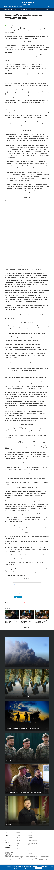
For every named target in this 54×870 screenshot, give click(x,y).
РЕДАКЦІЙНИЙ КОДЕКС (32, 852)
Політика (18, 837)
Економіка (10, 9)
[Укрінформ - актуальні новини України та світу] (27, 2)
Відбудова (19, 835)
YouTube (36, 602)
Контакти (30, 835)
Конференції (7, 847)
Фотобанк (11, 6)
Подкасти (7, 832)
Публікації (7, 834)
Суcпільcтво (19, 845)
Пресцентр (16, 6)
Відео (6, 839)
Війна (5, 9)
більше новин (27, 627)
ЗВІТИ (29, 850)
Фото (6, 837)
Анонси (20, 6)
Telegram (24, 602)
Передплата (30, 837)
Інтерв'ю (6, 835)
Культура (25, 9)
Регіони (20, 9)
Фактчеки (18, 840)
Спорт (30, 9)
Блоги (6, 840)
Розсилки (30, 853)
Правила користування (32, 840)
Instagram (29, 602)
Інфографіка (7, 842)
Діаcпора (18, 848)
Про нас (29, 834)
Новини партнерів (9, 845)
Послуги (6, 6)
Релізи (6, 850)
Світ (16, 9)
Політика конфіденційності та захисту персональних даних (32, 847)
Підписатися (18, 597)
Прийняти (38, 868)
